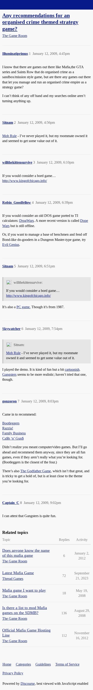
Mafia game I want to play (24, 590)
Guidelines (43, 664)
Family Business (14, 433)
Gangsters (9, 374)
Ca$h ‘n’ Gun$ (13, 438)
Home (6, 664)
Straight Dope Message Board (23, 5)
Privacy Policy (12, 673)
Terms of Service (67, 664)
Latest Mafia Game (18, 573)
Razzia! (7, 428)
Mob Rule (9, 136)
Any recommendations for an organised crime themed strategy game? (40, 21)
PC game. (23, 307)
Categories (23, 664)
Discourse (28, 683)
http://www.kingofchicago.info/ (24, 181)
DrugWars (26, 221)
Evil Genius (10, 245)
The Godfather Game (35, 471)
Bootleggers (10, 423)
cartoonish (72, 369)
